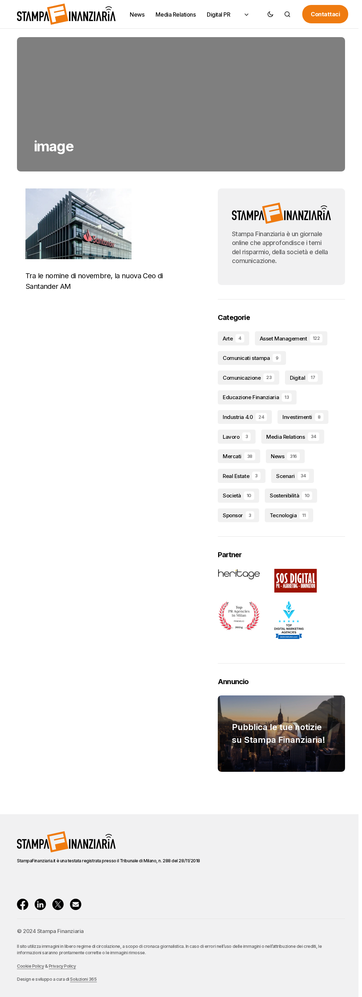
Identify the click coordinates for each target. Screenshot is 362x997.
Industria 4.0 (243, 417)
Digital (302, 377)
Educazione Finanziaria (256, 397)
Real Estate (240, 476)
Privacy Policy (62, 966)
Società (237, 495)
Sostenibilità (289, 495)
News (284, 456)
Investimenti (301, 417)
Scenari (291, 476)
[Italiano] (246, 14)
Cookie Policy (30, 966)
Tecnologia (288, 515)
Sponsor (237, 515)
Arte (232, 338)
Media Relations (291, 436)
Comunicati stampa (250, 358)
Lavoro (235, 436)
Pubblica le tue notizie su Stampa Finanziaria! (278, 733)
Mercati (237, 456)
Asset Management (290, 338)
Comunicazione (247, 377)
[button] (270, 14)
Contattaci (325, 14)
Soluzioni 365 (83, 979)
